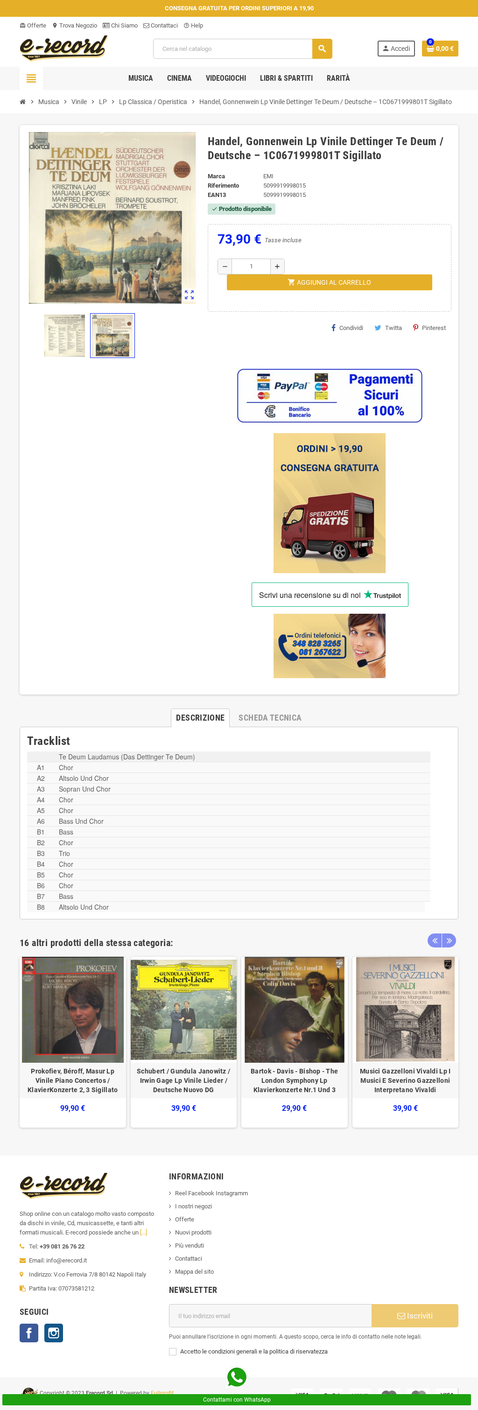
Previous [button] (435, 940)
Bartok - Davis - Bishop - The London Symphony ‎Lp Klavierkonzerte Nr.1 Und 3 (294, 1080)
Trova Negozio (74, 25)
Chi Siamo (124, 25)
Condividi (351, 327)
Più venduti (189, 1245)
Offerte (33, 25)
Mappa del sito (194, 1271)
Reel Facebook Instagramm (211, 1193)
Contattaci (163, 25)
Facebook (29, 1333)
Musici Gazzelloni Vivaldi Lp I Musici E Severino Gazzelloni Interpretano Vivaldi (405, 1080)
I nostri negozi (193, 1206)
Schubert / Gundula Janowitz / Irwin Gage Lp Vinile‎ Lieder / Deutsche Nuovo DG (183, 1080)
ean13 (217, 194)
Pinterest (434, 327)
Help (193, 25)
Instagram (53, 1333)
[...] (143, 1232)
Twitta (393, 327)
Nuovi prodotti (193, 1232)
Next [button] (449, 940)
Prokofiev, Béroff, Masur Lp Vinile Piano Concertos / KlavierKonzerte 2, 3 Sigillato (73, 1080)
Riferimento (223, 185)
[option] (72, 1042)
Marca (216, 176)
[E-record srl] (64, 47)
